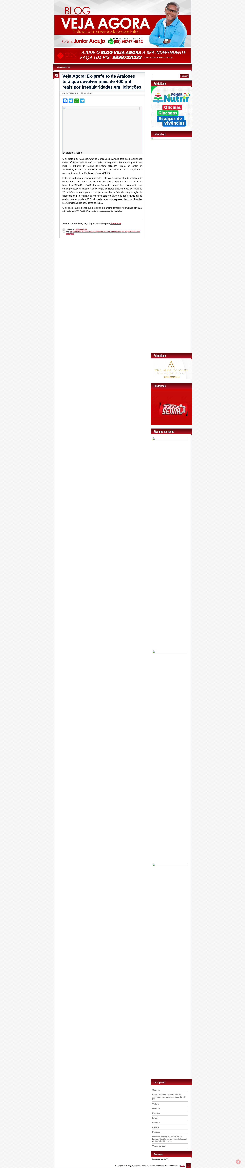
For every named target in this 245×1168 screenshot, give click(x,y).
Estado (155, 1118)
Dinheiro (156, 1108)
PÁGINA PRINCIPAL (64, 67)
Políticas (156, 1132)
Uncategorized (81, 230)
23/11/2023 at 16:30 (72, 93)
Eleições (156, 1113)
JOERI (182, 1166)
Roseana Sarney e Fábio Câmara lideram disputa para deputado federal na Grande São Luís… (169, 1138)
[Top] (188, 1166)
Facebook (115, 223)
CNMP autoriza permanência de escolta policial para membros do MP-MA (169, 1096)
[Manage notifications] (238, 1161)
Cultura (155, 1104)
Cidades (156, 1090)
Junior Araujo (88, 93)
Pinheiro (156, 1122)
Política (155, 1127)
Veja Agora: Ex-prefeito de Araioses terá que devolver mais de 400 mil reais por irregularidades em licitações (101, 81)
